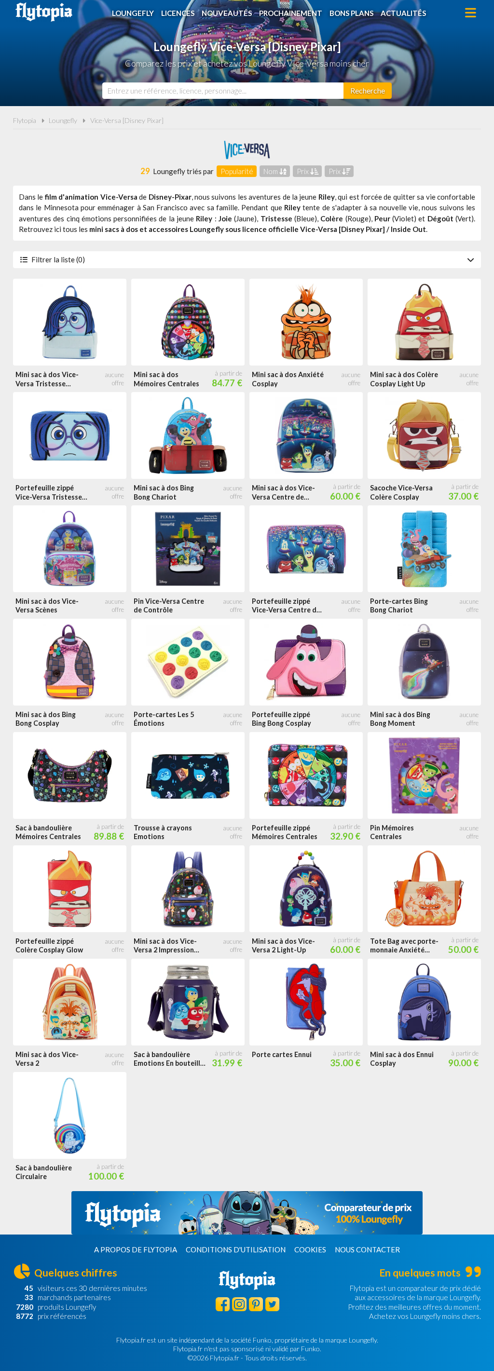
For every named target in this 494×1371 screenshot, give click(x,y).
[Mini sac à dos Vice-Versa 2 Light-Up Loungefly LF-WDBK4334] (306, 888)
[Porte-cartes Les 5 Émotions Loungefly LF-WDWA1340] (188, 662)
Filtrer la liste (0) (58, 259)
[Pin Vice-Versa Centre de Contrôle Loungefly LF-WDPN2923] (188, 548)
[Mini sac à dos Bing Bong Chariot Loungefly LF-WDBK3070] (188, 435)
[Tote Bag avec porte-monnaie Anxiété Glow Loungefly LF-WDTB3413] (424, 888)
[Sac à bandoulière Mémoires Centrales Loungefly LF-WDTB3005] (69, 775)
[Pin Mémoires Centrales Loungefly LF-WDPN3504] (424, 775)
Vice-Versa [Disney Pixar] (127, 120)
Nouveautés (227, 13)
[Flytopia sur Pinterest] (256, 1304)
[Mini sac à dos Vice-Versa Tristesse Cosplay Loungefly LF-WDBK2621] (69, 322)
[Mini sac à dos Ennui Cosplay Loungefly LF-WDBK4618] (424, 1002)
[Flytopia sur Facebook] (223, 1304)
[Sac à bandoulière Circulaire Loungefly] (69, 1115)
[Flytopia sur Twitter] (272, 1304)
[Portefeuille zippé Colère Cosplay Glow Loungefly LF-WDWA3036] (69, 888)
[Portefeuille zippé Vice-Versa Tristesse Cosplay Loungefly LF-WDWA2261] (69, 435)
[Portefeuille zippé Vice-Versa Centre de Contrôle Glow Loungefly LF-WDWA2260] (306, 548)
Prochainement (290, 13)
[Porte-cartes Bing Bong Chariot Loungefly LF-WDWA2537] (424, 548)
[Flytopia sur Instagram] (239, 1304)
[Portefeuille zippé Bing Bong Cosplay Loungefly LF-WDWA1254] (306, 662)
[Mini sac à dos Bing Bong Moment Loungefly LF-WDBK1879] (424, 662)
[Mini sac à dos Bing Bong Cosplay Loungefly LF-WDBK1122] (69, 662)
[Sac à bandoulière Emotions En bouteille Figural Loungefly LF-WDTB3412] (188, 1002)
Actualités (403, 13)
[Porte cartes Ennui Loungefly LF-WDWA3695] (306, 1002)
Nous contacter (367, 1249)
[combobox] (222, 90)
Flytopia (43, 12)
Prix (303, 171)
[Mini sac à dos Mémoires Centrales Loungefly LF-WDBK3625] (188, 322)
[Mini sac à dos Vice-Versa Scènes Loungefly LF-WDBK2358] (69, 548)
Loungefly (133, 13)
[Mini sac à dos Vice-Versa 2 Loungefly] (69, 1002)
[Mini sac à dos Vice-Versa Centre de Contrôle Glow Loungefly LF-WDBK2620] (306, 435)
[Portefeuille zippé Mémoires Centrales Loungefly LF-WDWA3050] (306, 775)
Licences (177, 13)
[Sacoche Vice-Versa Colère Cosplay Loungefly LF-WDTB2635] (424, 435)
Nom (271, 171)
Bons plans (351, 13)
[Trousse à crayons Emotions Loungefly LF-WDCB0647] (188, 775)
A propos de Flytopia (135, 1249)
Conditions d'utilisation (236, 1249)
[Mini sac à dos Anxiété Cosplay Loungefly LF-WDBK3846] (306, 322)
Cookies (310, 1249)
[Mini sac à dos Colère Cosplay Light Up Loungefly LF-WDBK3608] (424, 322)
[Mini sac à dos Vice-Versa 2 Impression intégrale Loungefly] (188, 888)
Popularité (236, 171)
